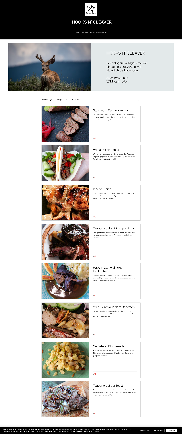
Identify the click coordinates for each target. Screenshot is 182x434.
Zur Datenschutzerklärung (91, 431)
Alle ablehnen (158, 430)
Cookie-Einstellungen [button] (143, 430)
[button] (138, 100)
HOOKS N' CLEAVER (92, 22)
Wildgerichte (61, 99)
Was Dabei (75, 99)
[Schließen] (179, 430)
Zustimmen (171, 430)
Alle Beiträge (46, 99)
